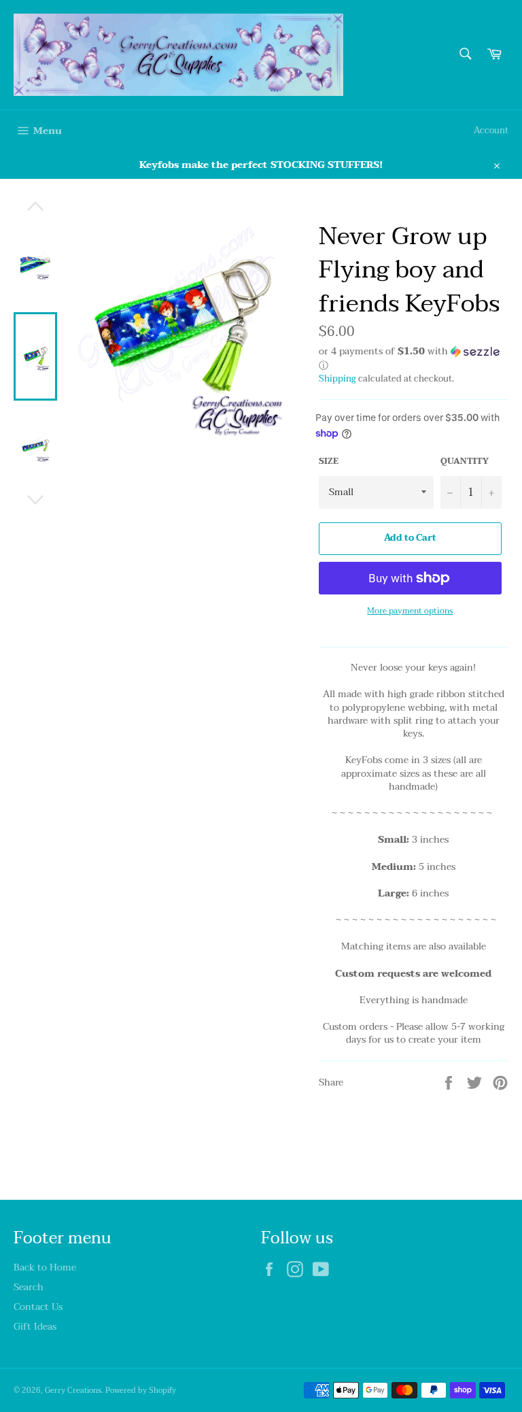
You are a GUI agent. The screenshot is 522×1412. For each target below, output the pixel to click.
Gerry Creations (73, 1390)
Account (491, 130)
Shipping (337, 378)
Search (29, 1287)
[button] (413, 359)
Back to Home (45, 1267)
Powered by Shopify (140, 1390)
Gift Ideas (35, 1326)
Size (328, 461)
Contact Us (38, 1307)
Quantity (464, 461)
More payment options (410, 611)
